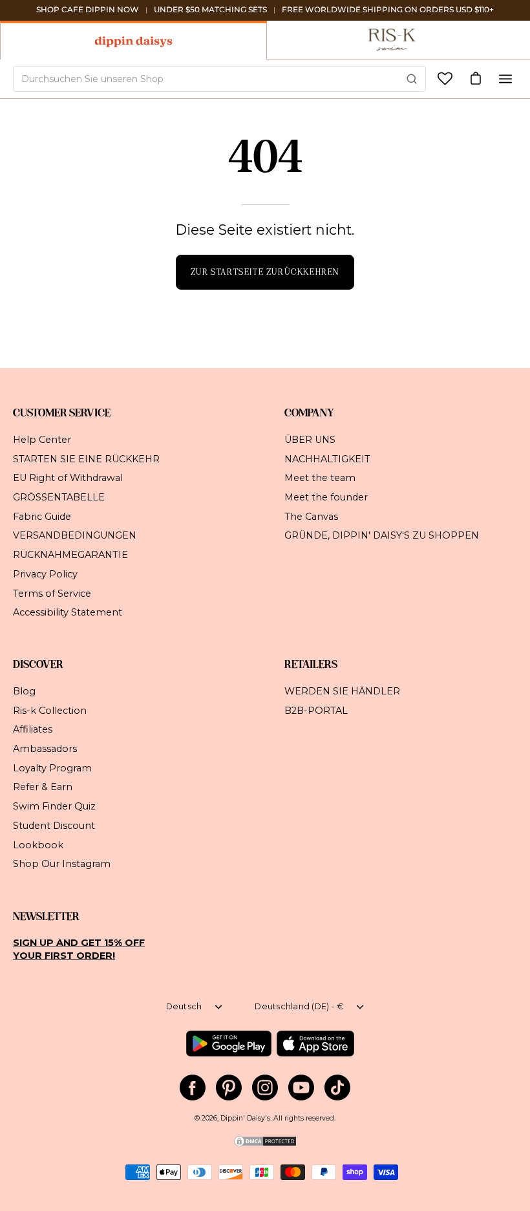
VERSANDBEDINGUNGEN (74, 535)
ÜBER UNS (309, 439)
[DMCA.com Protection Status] (265, 1145)
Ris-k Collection (50, 710)
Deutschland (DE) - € (299, 1006)
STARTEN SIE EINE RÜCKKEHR (86, 458)
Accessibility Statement (67, 612)
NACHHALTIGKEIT (327, 458)
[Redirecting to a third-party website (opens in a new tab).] (228, 1043)
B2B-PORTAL (316, 710)
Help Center (42, 439)
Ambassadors (45, 749)
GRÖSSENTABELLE (59, 497)
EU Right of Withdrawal (68, 478)
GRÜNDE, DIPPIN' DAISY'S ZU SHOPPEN (381, 535)
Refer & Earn (42, 787)
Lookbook (38, 845)
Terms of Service (52, 593)
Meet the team (319, 478)
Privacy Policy (45, 573)
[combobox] (219, 79)
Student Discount (54, 825)
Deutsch (184, 1006)
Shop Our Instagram (62, 864)
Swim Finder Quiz (54, 806)
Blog (24, 691)
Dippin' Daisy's (245, 1118)
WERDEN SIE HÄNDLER (342, 691)
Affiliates (32, 730)
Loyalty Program (52, 768)
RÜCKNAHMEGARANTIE (70, 555)
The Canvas (311, 516)
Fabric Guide (42, 516)
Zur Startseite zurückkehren (265, 271)
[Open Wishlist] (445, 78)
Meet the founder (326, 497)
